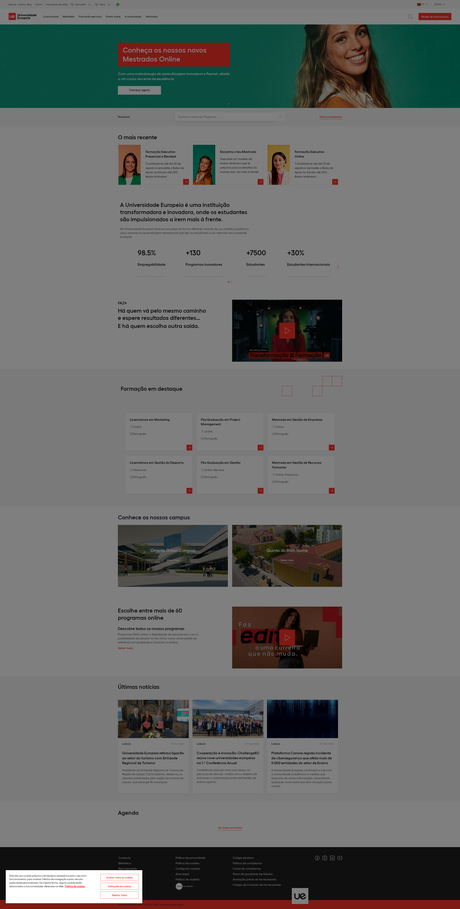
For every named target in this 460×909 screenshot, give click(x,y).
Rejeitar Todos (119, 895)
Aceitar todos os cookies (119, 877)
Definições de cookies (119, 886)
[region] (74, 886)
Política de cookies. (75, 886)
